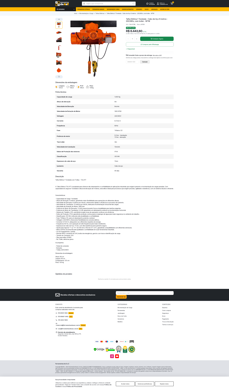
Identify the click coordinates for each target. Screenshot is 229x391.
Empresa (164, 307)
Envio (163, 316)
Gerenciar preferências (145, 384)
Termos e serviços (167, 324)
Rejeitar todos (164, 384)
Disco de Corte (122, 316)
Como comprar (166, 310)
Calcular (145, 62)
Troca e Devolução (168, 321)
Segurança (165, 313)
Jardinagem (121, 313)
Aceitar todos (125, 384)
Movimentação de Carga (125, 307)
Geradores (121, 319)
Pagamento (165, 319)
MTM (142, 24)
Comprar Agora (158, 39)
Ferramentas (121, 310)
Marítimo (120, 321)
